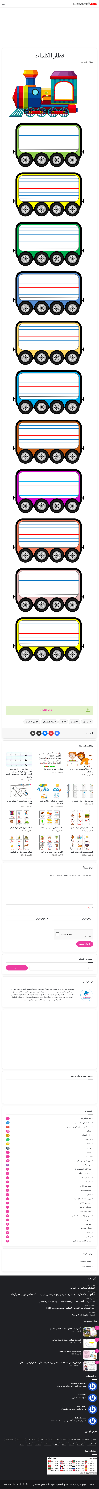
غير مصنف (88, 1156)
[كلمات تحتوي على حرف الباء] (49, 842)
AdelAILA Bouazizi (78, 1383)
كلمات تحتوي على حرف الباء (52, 852)
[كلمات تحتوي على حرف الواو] (19, 817)
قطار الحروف (49, 722)
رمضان (89, 1237)
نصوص (89, 1224)
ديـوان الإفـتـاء (86, 1228)
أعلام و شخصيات (85, 1211)
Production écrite (76, 1439)
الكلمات (74, 722)
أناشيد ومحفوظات (85, 1173)
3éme (94, 1439)
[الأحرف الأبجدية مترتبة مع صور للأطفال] (80, 759)
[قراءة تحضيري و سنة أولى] (49, 759)
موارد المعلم (87, 1135)
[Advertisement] (49, 27)
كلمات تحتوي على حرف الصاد (21, 852)
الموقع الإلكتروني (42, 919)
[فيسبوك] (57, 733)
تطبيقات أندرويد (86, 1207)
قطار (62, 722)
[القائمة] (3, 5)
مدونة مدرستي (85, 1261)
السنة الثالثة (20, 1439)
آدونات (89, 1131)
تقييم (64, 1444)
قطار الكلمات (46, 710)
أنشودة (65, 1439)
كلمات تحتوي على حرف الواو (21, 828)
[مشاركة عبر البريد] (39, 733)
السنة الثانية (9, 1439)
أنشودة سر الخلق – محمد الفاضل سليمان (65, 1329)
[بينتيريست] (51, 733)
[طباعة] (32, 733)
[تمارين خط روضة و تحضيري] (80, 791)
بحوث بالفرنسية (86, 1165)
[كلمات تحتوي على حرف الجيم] (80, 842)
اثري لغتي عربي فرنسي (82, 1161)
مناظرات (88, 1220)
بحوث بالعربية (86, 1118)
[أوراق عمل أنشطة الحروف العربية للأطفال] (19, 791)
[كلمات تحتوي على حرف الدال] (80, 817)
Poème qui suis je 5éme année (69, 1351)
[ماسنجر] (45, 733)
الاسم (90, 908)
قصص (89, 1194)
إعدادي (89, 1232)
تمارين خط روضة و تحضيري (82, 801)
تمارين (89, 1148)
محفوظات (47, 1444)
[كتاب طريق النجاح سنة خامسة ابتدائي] (90, 1343)
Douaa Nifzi (81, 1395)
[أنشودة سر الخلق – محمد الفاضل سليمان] (90, 1332)
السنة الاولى (32, 1439)
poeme (87, 1439)
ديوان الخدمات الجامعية (83, 1199)
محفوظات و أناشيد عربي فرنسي (79, 1127)
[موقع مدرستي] (85, 3)
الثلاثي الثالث (55, 1439)
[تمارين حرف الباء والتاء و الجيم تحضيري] (49, 791)
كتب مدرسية (87, 1177)
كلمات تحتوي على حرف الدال (82, 828)
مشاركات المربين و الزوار (82, 1169)
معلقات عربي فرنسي (83, 1123)
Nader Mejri (81, 1406)
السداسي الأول (86, 1186)
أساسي (89, 1152)
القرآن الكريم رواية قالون (82, 1241)
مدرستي (38, 1444)
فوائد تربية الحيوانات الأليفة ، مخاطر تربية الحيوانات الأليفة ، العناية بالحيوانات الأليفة (49, 1363)
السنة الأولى (43, 1439)
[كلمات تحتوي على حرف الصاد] (19, 842)
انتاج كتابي (80, 1444)
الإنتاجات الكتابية (85, 1139)
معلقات (29, 1444)
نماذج (21, 1444)
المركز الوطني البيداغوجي (82, 1215)
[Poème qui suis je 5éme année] (90, 1355)
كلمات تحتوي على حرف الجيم (82, 852)
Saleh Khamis (80, 1418)
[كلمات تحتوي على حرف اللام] (49, 817)
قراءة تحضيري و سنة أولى (53, 769)
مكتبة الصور (87, 1182)
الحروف (86, 722)
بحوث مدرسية (86, 1190)
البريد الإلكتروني (87, 919)
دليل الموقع (7, 1484)
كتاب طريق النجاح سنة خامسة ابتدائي (66, 1340)
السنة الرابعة (92, 1444)
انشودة (71, 1444)
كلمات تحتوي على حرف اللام (52, 828)
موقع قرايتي (86, 1266)
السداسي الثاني (86, 1203)
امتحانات (88, 1144)
